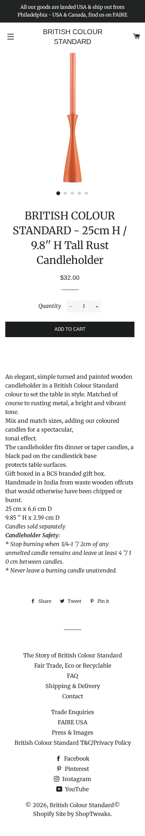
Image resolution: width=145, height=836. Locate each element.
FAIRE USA (72, 722)
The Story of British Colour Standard (72, 655)
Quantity (49, 305)
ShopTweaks (93, 813)
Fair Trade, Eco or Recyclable (72, 665)
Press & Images (72, 732)
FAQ (72, 675)
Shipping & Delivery (72, 685)
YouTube (76, 789)
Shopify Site (49, 813)
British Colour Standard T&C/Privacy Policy (72, 742)
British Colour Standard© (85, 805)
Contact (72, 696)
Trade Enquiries (72, 712)
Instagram (76, 778)
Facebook (76, 758)
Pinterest (76, 768)
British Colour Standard (72, 36)
